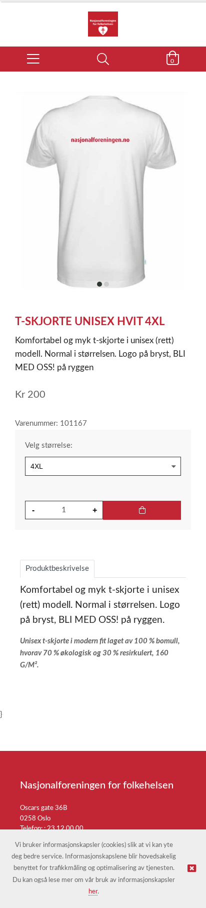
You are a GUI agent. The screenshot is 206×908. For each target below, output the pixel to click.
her (93, 891)
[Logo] (103, 19)
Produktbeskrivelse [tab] (57, 568)
